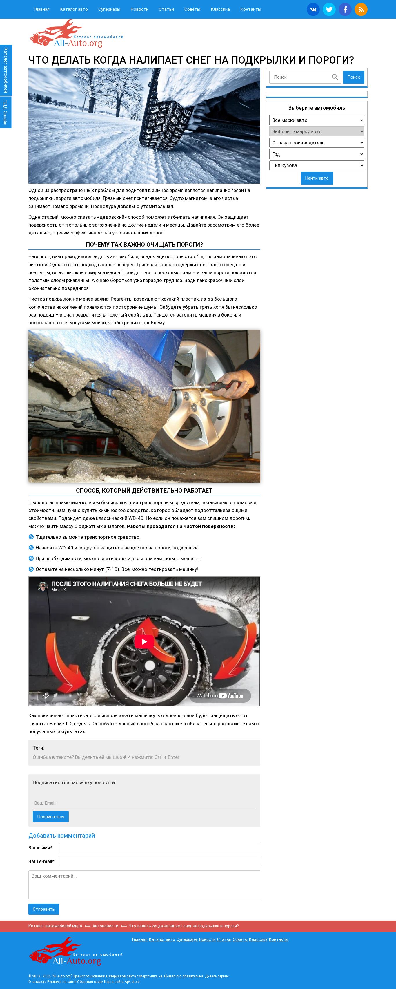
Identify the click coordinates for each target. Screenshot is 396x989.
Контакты (250, 9)
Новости (139, 9)
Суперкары (109, 9)
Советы (192, 9)
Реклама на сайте (61, 982)
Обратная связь (90, 982)
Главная (42, 9)
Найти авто (317, 178)
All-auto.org (76, 34)
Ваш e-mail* (41, 861)
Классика (220, 9)
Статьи (166, 9)
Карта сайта (114, 982)
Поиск (353, 77)
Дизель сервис (217, 976)
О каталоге (37, 982)
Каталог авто (74, 9)
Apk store (132, 982)
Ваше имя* (40, 848)
